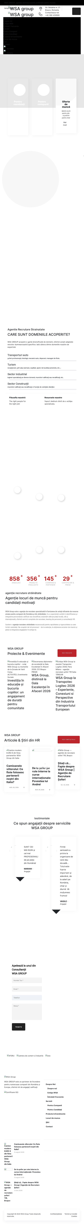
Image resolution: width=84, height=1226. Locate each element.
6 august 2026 (19, 1152)
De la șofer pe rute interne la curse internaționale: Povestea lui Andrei (41, 776)
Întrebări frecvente (11, 26)
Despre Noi (8, 18)
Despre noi (7, 21)
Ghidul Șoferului (15, 760)
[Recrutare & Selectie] (39, 497)
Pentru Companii (10, 31)
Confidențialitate (56, 1214)
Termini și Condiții (71, 1214)
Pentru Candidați (10, 34)
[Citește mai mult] (17, 490)
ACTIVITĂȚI (12, 674)
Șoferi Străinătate (42, 765)
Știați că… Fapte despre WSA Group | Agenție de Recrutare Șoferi (66, 771)
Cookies (74, 1216)
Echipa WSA (8, 24)
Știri (5, 42)
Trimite (18, 1027)
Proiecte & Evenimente (12, 37)
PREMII (34, 672)
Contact (6, 44)
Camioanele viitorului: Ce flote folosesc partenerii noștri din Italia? (15, 774)
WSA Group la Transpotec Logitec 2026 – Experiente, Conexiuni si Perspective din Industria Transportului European (66, 693)
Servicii (6, 29)
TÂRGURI (59, 674)
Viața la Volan (43, 768)
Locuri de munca (10, 39)
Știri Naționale (68, 757)
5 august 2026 (19, 1177)
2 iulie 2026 (18, 1190)
